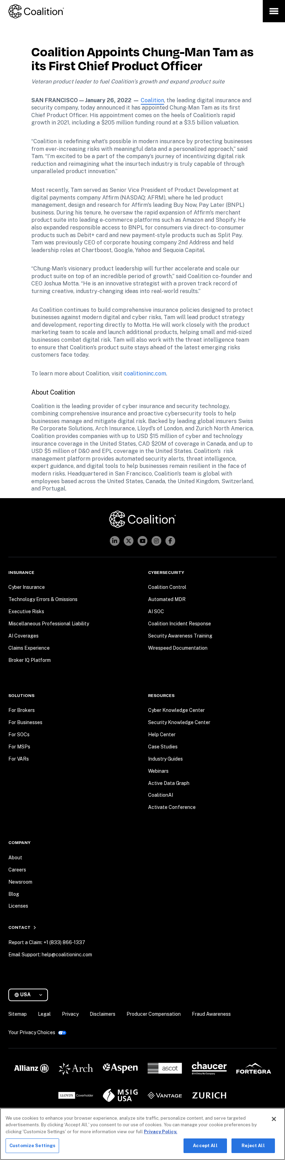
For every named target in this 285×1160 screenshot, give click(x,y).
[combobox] (31, 995)
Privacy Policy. (160, 1131)
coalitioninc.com (145, 373)
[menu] (274, 11)
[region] (142, 1134)
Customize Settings (32, 1145)
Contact (19, 927)
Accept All (205, 1145)
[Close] (274, 1119)
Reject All (253, 1145)
